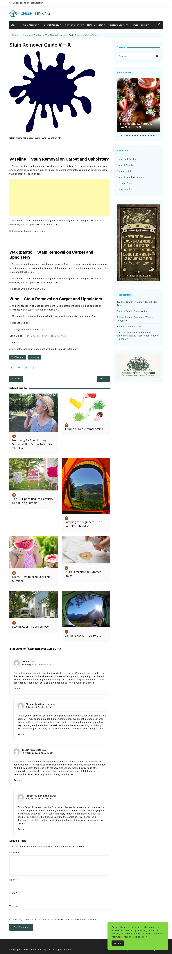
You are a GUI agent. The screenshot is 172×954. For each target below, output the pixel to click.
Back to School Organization (132, 311)
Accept (117, 943)
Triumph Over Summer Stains (84, 429)
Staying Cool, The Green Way (30, 626)
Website (13, 906)
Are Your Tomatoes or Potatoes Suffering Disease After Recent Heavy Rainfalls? (137, 335)
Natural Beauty (51, 24)
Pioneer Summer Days (129, 326)
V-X (63, 336)
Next (102, 378)
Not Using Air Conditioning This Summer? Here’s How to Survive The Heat (32, 444)
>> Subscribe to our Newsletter (26, 3)
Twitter (19, 367)
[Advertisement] (59, 197)
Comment (15, 852)
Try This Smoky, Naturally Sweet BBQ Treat (136, 125)
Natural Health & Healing (130, 177)
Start (14, 24)
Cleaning (19, 357)
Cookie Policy (140, 937)
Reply (17, 689)
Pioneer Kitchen (73, 24)
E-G (33, 336)
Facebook (12, 367)
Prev (17, 378)
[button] (121, 135)
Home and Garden (127, 159)
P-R (51, 336)
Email (13, 893)
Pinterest (34, 367)
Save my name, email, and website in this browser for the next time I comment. (55, 919)
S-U (57, 336)
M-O (44, 336)
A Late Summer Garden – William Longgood (135, 319)
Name (13, 880)
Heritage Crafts (117, 24)
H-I (38, 336)
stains (36, 357)
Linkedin (27, 367)
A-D (26, 336)
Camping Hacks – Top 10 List (83, 635)
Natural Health (95, 24)
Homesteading (139, 24)
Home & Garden (28, 24)
